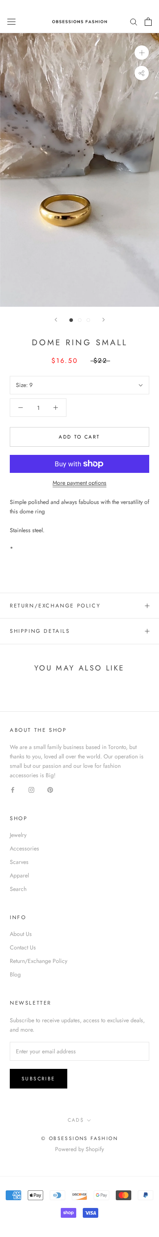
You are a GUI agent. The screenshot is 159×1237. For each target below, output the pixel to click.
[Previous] (56, 320)
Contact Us (23, 947)
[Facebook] (12, 789)
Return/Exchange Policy (55, 606)
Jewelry (18, 835)
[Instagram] (31, 789)
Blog (15, 974)
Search (18, 889)
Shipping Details (40, 631)
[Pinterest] (50, 789)
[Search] (133, 21)
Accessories (24, 848)
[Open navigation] (11, 21)
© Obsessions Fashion (79, 1138)
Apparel (19, 875)
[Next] (103, 320)
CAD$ (76, 1120)
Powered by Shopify (79, 1149)
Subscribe (38, 1078)
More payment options (79, 483)
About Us (21, 934)
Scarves (19, 862)
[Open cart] (148, 22)
